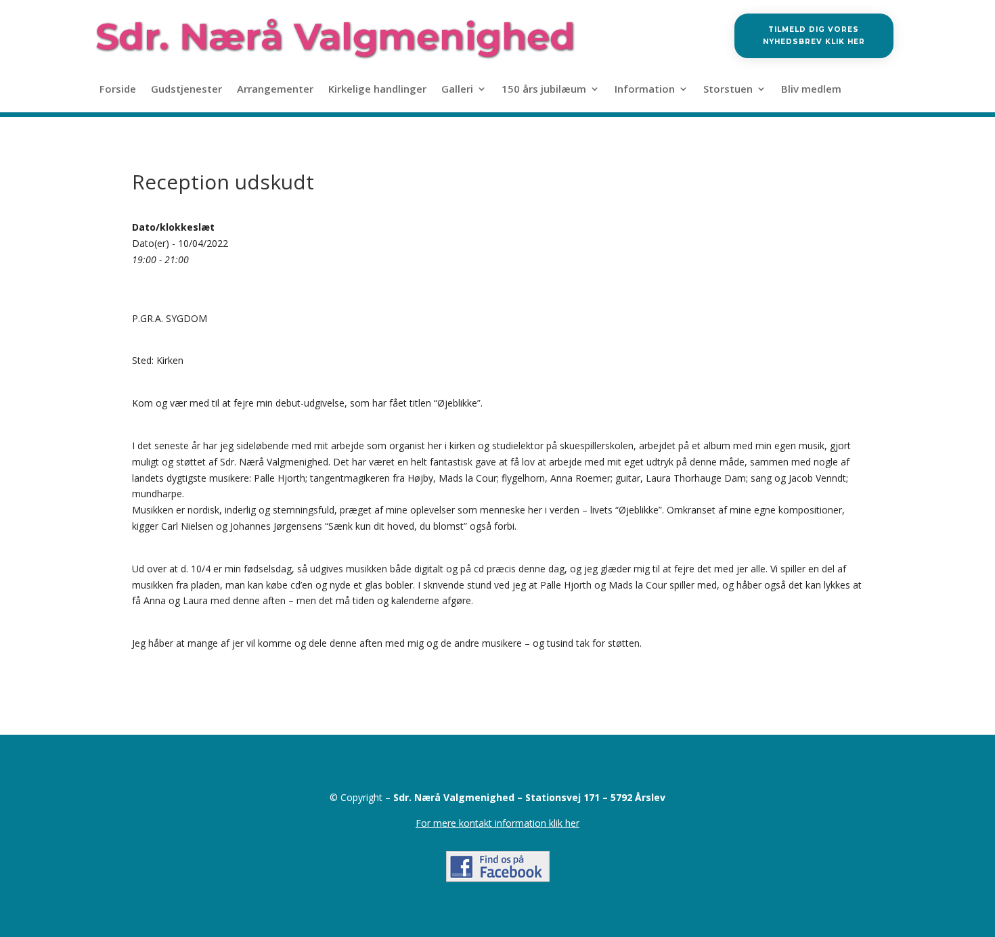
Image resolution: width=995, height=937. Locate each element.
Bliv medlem (811, 89)
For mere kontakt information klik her (497, 823)
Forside (118, 89)
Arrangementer (275, 89)
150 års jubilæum (544, 89)
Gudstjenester (186, 89)
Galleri (457, 89)
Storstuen (728, 89)
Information (645, 89)
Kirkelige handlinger (377, 89)
